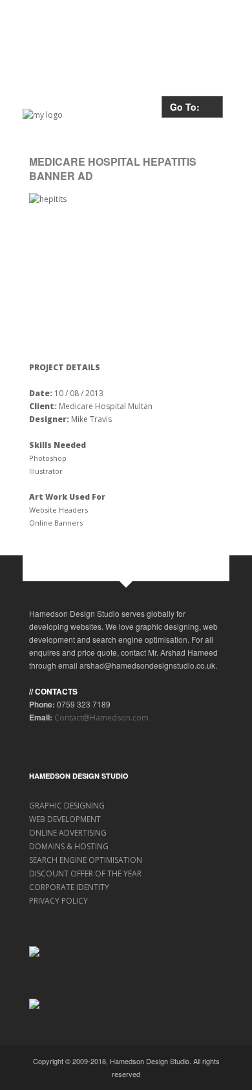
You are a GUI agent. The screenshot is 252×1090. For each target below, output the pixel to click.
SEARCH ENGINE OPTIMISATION (85, 859)
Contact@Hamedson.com (101, 717)
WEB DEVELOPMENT (65, 819)
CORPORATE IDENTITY (69, 887)
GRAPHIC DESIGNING (67, 805)
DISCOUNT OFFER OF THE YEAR (85, 873)
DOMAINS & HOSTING (69, 846)
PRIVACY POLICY (58, 900)
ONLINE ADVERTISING (68, 832)
